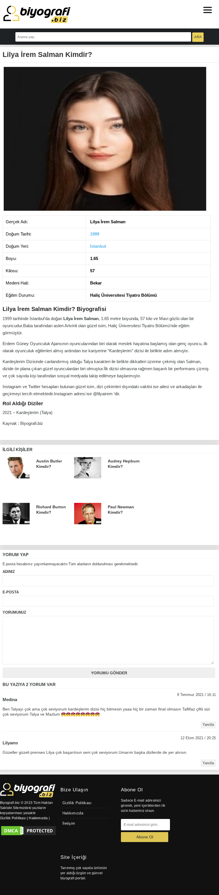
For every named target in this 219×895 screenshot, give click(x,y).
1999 (94, 234)
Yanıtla (208, 725)
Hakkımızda (72, 813)
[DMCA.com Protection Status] (28, 830)
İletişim (68, 824)
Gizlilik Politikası (77, 803)
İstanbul (98, 246)
